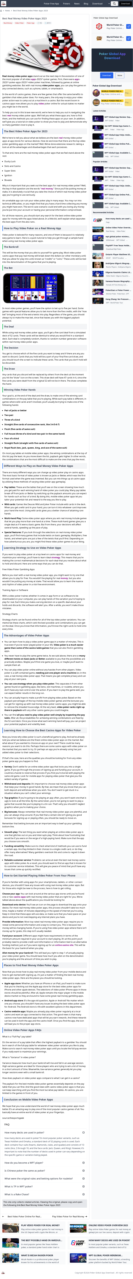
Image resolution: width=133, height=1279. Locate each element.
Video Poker (121, 231)
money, (64, 578)
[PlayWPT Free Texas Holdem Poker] (98, 247)
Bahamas (129, 258)
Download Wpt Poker (113, 249)
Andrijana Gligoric (124, 267)
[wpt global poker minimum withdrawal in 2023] (98, 238)
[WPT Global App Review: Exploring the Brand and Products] (98, 119)
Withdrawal (110, 240)
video (41, 103)
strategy (55, 557)
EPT (127, 294)
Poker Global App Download (102, 1272)
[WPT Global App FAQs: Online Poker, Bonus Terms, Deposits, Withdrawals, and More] (98, 136)
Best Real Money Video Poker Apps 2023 (30, 10)
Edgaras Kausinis (122, 276)
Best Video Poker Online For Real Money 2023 (24, 1216)
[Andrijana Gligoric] (98, 265)
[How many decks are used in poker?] (98, 220)
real (9, 115)
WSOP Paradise (118, 258)
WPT (106, 130)
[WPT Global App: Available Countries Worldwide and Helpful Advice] (98, 154)
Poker (117, 121)
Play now (128, 93)
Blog (86, 3)
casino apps (20, 896)
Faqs (107, 222)
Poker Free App (51, 3)
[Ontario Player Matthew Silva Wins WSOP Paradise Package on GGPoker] (98, 256)
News (77, 3)
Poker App (120, 130)
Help (106, 156)
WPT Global (109, 121)
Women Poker (111, 294)
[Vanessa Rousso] (98, 283)
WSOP (108, 258)
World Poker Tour (116, 303)
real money (47, 188)
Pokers (66, 3)
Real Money (110, 231)
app (33, 79)
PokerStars (121, 294)
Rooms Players (111, 267)
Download (97, 3)
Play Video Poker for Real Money (68, 1216)
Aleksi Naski (110, 276)
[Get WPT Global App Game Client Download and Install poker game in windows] (98, 127)
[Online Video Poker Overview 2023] (98, 229)
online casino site (64, 945)
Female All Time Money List (116, 285)
